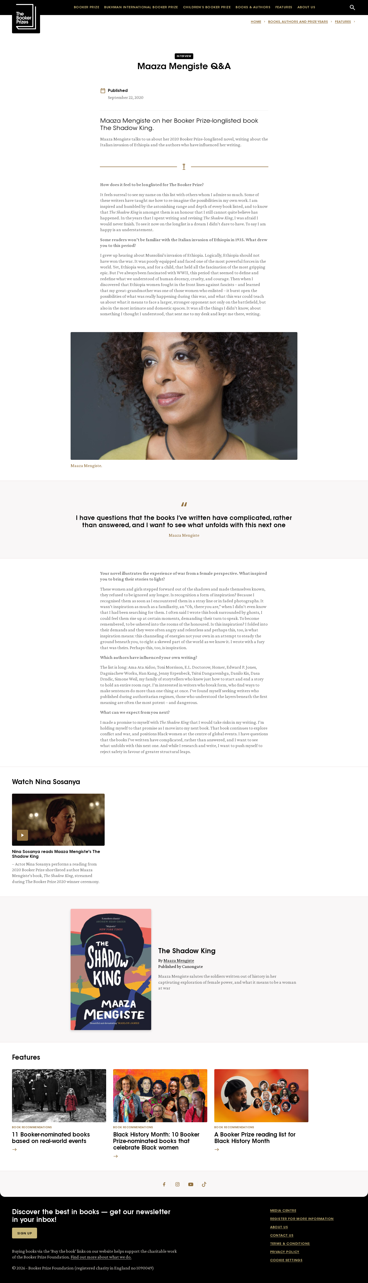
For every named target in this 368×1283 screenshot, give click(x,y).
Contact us (282, 1235)
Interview (184, 56)
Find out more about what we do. (101, 1256)
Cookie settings (286, 1260)
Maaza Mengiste (178, 960)
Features (343, 22)
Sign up (24, 1233)
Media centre (283, 1210)
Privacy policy (284, 1252)
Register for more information (302, 1219)
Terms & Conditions (290, 1243)
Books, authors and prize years (298, 22)
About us (279, 1227)
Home (256, 22)
